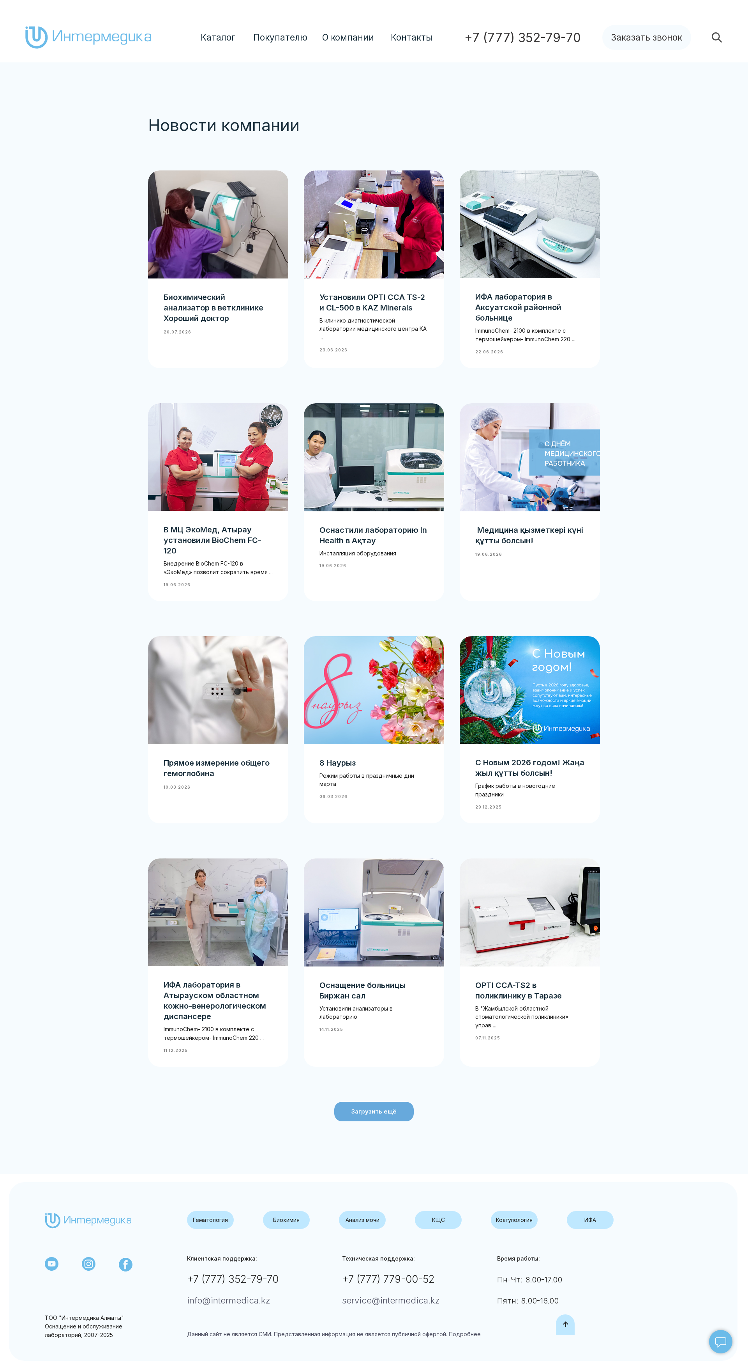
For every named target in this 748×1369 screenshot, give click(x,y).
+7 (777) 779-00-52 (388, 1279)
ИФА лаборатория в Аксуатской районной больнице (518, 307)
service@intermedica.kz (390, 1300)
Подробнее (464, 1334)
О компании (348, 37)
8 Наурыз (337, 763)
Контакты (411, 37)
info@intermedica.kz (228, 1300)
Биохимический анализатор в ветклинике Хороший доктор (213, 308)
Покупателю (280, 37)
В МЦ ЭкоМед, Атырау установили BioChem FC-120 (212, 540)
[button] (647, 37)
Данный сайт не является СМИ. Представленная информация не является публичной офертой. (317, 1334)
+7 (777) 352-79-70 (233, 1279)
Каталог (218, 37)
